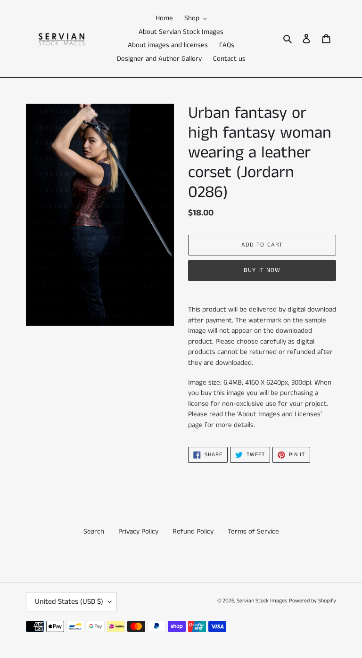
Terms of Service (253, 531)
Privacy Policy (138, 531)
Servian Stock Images (262, 601)
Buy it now (262, 270)
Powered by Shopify (312, 601)
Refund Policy (193, 531)
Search (93, 531)
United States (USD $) (69, 601)
